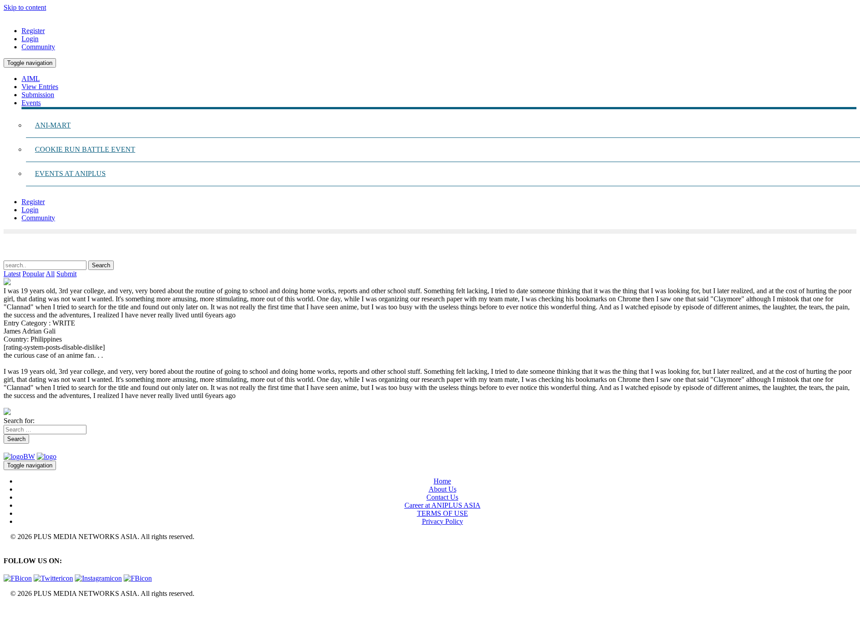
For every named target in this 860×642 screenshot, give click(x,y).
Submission (38, 94)
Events (31, 103)
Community (38, 47)
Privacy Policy (442, 521)
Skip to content (25, 7)
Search (16, 439)
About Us (442, 489)
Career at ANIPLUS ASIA (442, 505)
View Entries (40, 86)
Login (30, 39)
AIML (31, 78)
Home (442, 481)
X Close (15, 608)
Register (33, 30)
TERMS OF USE (442, 513)
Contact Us (442, 497)
